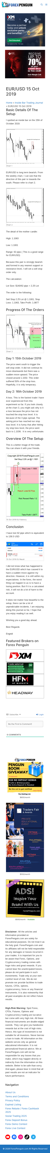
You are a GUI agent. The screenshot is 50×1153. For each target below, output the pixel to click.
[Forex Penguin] (17, 4)
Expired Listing (13, 1104)
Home (9, 102)
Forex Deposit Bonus (16, 1120)
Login (41, 714)
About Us (10, 1092)
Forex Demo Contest (16, 1124)
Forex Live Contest (15, 1128)
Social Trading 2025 (16, 1116)
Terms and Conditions (17, 1096)
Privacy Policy (12, 1100)
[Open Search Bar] (41, 4)
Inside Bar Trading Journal (29, 102)
